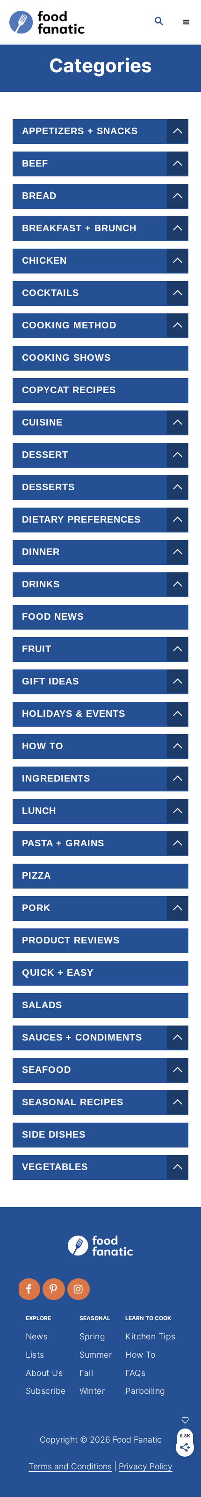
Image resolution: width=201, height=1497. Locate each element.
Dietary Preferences (81, 519)
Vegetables (55, 1167)
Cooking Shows (66, 357)
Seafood (46, 1069)
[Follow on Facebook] (29, 1289)
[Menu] (187, 22)
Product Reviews (71, 940)
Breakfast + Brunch (79, 228)
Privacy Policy (145, 1466)
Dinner (41, 552)
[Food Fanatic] (72, 22)
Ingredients (56, 778)
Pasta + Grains (63, 843)
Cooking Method (69, 325)
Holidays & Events (73, 713)
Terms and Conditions (70, 1466)
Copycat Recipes (69, 390)
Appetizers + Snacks (80, 131)
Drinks (41, 584)
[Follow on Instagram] (79, 1289)
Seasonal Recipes (72, 1102)
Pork (36, 908)
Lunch (39, 810)
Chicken (44, 260)
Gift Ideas (50, 681)
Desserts (48, 487)
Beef (35, 163)
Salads (42, 1005)
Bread (39, 195)
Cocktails (50, 293)
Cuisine (42, 422)
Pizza (36, 875)
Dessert (45, 454)
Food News (53, 616)
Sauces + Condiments (82, 1037)
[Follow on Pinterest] (54, 1289)
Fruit (36, 649)
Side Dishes (54, 1134)
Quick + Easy (57, 972)
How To (43, 746)
